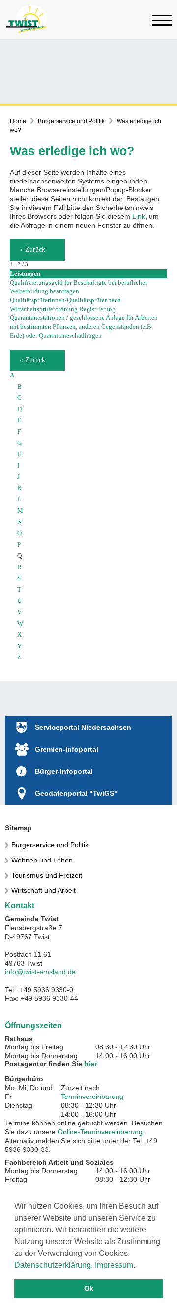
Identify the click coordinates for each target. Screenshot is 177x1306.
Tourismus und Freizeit (46, 875)
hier (90, 1064)
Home (18, 121)
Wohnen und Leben (42, 860)
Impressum (114, 1265)
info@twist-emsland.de (40, 972)
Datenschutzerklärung (52, 1265)
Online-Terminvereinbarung (100, 1132)
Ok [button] (88, 1288)
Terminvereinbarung (92, 1096)
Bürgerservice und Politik (71, 121)
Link (138, 216)
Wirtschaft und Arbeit (43, 890)
